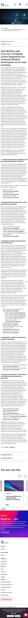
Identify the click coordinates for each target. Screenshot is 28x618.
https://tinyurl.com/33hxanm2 (11, 369)
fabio (6, 447)
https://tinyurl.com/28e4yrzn (11, 332)
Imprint (2, 606)
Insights (6, 28)
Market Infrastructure (6, 584)
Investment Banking (6, 458)
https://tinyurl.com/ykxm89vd (15, 231)
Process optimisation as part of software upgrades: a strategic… (14, 497)
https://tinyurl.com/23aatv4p (13, 321)
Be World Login (6, 599)
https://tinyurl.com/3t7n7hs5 (17, 317)
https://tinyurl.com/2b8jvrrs (10, 324)
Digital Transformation (6, 592)
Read (7, 504)
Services (3, 571)
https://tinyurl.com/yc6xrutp (10, 329)
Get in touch (5, 532)
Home (2, 28)
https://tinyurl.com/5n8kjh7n (11, 419)
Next (25, 476)
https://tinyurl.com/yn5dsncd (11, 413)
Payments (3, 589)
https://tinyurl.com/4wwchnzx (18, 416)
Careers (3, 549)
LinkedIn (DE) (4, 561)
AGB (15, 606)
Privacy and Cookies (9, 606)
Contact (3, 555)
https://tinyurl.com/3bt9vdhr (11, 410)
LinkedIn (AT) (4, 563)
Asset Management (6, 454)
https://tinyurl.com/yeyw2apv (11, 236)
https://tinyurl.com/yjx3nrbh (10, 366)
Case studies (4, 574)
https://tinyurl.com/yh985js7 (10, 191)
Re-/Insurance (4, 595)
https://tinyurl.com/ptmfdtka (11, 310)
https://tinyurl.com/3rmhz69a (11, 228)
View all (3, 508)
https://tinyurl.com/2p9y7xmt (11, 194)
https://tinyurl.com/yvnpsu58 (11, 197)
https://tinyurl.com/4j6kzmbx (17, 313)
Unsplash (12, 447)
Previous (20, 476)
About (2, 569)
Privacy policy (13, 613)
